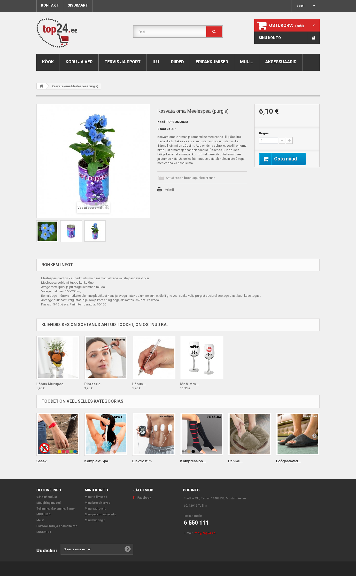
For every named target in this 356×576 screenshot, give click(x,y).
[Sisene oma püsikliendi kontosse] (313, 38)
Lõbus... (139, 384)
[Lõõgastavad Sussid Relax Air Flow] (297, 434)
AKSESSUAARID (280, 61)
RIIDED (177, 61)
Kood (161, 122)
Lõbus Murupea (49, 384)
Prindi (169, 190)
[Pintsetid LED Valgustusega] (105, 357)
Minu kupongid (95, 520)
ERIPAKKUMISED (212, 61)
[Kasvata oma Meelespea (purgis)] (47, 231)
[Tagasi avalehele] (41, 86)
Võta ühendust (46, 497)
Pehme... (235, 461)
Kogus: (264, 133)
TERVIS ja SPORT (122, 61)
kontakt (50, 5)
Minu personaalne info (100, 514)
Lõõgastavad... (288, 461)
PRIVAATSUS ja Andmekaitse (56, 526)
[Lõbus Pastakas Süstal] (153, 357)
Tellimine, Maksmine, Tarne (55, 508)
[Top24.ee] (81, 33)
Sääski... (43, 461)
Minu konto (96, 490)
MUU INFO (43, 514)
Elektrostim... (143, 461)
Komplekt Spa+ (97, 461)
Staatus (163, 129)
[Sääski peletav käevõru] (57, 434)
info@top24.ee (204, 533)
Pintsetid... (93, 384)
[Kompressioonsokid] (201, 434)
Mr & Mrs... (189, 384)
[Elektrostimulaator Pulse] (153, 434)
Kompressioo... (193, 461)
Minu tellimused (96, 497)
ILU (156, 61)
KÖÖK (48, 61)
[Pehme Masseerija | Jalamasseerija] (249, 434)
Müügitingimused (48, 502)
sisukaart (78, 5)
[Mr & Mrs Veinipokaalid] (201, 357)
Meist (40, 520)
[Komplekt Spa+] (105, 434)
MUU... (246, 61)
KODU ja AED (79, 61)
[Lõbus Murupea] (57, 357)
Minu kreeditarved (97, 502)
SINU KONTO (270, 38)
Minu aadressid (95, 508)
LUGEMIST (44, 532)
